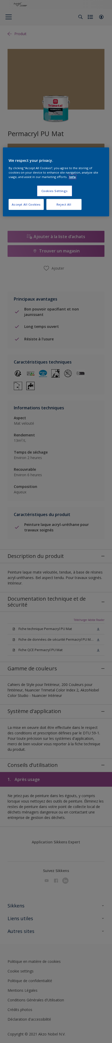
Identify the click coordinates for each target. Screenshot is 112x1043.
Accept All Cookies (26, 204)
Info (72, 177)
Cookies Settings (54, 191)
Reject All (64, 204)
